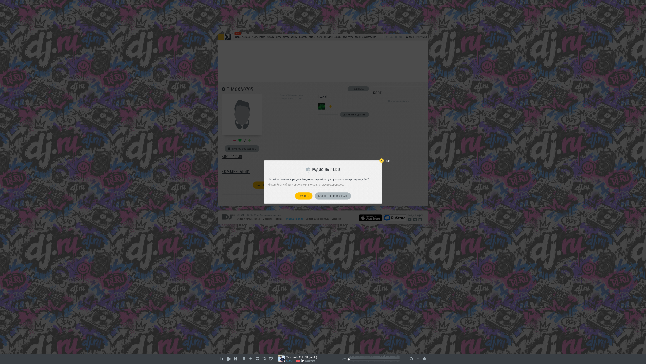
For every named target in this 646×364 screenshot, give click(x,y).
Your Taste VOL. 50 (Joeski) (301, 357)
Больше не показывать (333, 196)
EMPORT (290, 361)
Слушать (304, 196)
